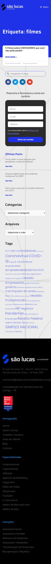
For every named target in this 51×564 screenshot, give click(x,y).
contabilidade (26, 251)
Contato (7, 448)
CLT (7, 251)
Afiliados (7, 473)
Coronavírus (16, 255)
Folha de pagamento (31, 274)
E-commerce (23, 262)
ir (10, 296)
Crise (11, 262)
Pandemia (14, 313)
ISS (12, 296)
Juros (16, 296)
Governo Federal (24, 287)
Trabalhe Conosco (13, 434)
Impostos (40, 291)
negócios (26, 308)
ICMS (8, 291)
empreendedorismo (21, 270)
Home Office (37, 287)
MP (17, 308)
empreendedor (13, 266)
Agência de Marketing (15, 477)
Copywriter (9, 482)
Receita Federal (30, 318)
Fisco (7, 274)
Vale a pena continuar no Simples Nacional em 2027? (24, 189)
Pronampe (11, 318)
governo (10, 287)
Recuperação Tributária (16, 551)
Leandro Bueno (25, 296)
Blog (5, 443)
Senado (31, 323)
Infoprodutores (11, 464)
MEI (23, 300)
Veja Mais (8, 166)
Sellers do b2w (11, 509)
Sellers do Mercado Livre (16, 504)
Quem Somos (10, 430)
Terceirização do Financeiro (18, 547)
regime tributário (13, 322)
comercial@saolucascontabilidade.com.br (27, 379)
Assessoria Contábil (14, 533)
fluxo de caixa (15, 274)
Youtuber (8, 495)
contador (40, 251)
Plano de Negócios (31, 314)
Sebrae (25, 322)
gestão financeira (32, 283)
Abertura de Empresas (15, 538)
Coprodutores (10, 469)
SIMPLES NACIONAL (21, 327)
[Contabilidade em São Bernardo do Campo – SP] (12, 7)
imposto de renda (24, 291)
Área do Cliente (11, 439)
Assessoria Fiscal (12, 529)
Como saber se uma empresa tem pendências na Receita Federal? (20, 160)
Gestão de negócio (13, 278)
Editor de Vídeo (11, 486)
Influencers (9, 491)
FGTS (40, 270)
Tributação (9, 332)
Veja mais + (11, 57)
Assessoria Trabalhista (15, 542)
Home (6, 425)
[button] (8, 82)
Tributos (18, 331)
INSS (7, 296)
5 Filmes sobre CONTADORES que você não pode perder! (25, 49)
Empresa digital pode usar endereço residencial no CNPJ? (21, 174)
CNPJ (13, 251)
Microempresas (18, 304)
